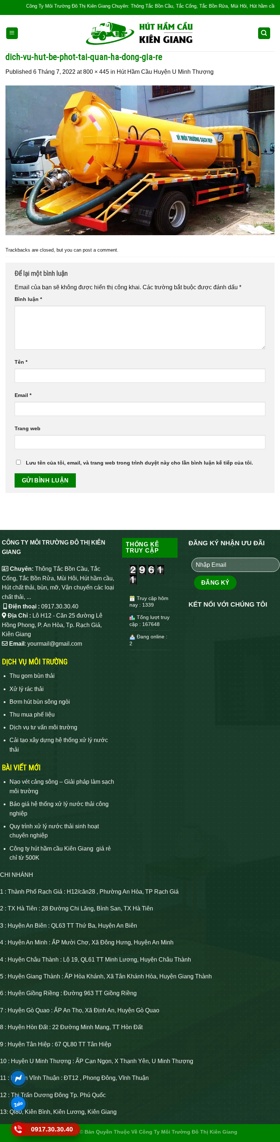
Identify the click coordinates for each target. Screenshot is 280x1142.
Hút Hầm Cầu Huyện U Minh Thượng (165, 72)
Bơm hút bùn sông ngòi (39, 702)
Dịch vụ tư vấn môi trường (43, 727)
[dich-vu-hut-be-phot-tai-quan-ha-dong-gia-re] (140, 160)
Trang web (27, 428)
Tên (21, 362)
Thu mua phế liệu (32, 714)
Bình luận (28, 299)
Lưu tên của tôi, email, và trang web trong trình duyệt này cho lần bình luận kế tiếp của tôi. (139, 463)
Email (23, 395)
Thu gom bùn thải (32, 676)
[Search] (264, 33)
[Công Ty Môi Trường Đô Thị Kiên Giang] (140, 33)
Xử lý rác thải (26, 689)
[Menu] (12, 33)
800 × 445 (96, 72)
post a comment (100, 250)
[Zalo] (18, 1103)
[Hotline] (18, 1129)
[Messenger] (18, 1077)
